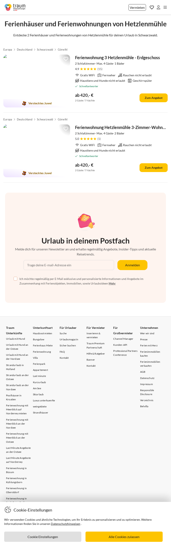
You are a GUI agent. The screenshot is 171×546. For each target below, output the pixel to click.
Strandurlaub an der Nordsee (17, 387)
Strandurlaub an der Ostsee (17, 377)
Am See (37, 388)
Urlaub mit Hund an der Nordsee (17, 356)
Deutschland (24, 49)
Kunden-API (120, 344)
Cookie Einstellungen (43, 537)
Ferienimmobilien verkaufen (150, 363)
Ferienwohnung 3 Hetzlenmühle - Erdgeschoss (117, 57)
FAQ (62, 351)
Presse (143, 339)
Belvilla (144, 406)
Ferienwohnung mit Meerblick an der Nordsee (17, 423)
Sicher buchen (68, 345)
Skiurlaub (38, 394)
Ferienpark (39, 363)
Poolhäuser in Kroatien (14, 397)
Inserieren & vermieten (93, 335)
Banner (91, 359)
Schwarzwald (45, 49)
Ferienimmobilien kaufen (150, 353)
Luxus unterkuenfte (44, 400)
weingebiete (40, 406)
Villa (35, 357)
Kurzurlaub (39, 382)
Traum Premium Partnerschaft (96, 345)
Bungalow (38, 339)
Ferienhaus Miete (43, 345)
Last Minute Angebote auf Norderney (18, 459)
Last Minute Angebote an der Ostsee (18, 449)
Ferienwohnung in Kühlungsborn (16, 480)
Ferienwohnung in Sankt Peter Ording (17, 500)
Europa (7, 49)
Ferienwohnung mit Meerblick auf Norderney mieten (17, 409)
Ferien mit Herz (149, 345)
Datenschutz (147, 378)
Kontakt (64, 357)
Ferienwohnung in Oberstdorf (16, 490)
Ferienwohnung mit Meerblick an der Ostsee (17, 437)
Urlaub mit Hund (15, 338)
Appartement (40, 369)
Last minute (39, 376)
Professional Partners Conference (125, 352)
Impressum (146, 384)
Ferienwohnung (42, 351)
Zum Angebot (153, 98)
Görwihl (62, 49)
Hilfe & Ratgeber (96, 353)
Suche (63, 333)
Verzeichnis (146, 400)
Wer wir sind (147, 333)
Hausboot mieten (42, 333)
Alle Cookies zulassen (124, 537)
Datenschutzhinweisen (65, 524)
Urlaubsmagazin (69, 339)
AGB (143, 371)
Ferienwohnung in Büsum (16, 470)
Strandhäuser (40, 412)
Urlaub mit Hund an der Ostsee (17, 346)
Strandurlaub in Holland (15, 367)
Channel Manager (123, 338)
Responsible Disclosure (147, 392)
